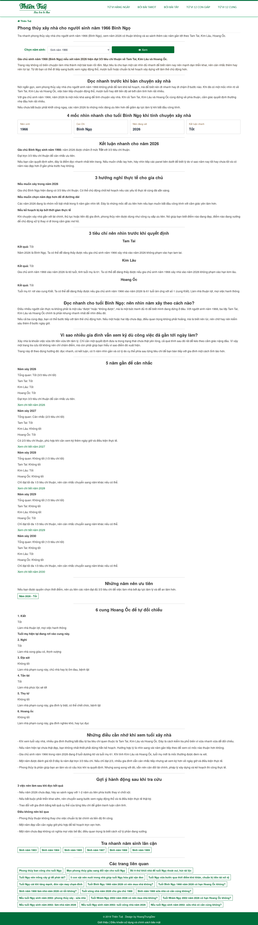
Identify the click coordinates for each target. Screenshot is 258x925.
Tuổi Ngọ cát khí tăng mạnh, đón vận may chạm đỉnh (50, 884)
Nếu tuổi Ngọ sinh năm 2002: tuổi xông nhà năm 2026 (113, 904)
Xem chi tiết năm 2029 (31, 530)
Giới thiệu (103, 922)
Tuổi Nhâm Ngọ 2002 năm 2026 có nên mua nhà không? (124, 898)
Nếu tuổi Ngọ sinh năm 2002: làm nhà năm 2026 (47, 904)
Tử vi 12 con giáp (198, 7)
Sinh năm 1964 (50, 850)
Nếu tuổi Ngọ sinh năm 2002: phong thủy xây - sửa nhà (52, 898)
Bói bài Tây (171, 7)
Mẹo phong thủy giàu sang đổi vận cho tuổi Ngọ (96, 870)
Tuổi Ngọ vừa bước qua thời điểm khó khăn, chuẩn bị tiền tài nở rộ (188, 877)
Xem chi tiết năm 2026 (31, 405)
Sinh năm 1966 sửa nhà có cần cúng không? (164, 891)
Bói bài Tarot (147, 7)
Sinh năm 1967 (96, 850)
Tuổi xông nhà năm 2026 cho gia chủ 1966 (107, 891)
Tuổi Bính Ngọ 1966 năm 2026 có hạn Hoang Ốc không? (192, 884)
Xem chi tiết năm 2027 (31, 446)
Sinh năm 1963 (28, 850)
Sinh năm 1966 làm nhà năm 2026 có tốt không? (48, 891)
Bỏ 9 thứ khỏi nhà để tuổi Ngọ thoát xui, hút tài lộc (160, 870)
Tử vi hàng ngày (118, 7)
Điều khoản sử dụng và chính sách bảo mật (135, 922)
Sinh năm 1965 (73, 850)
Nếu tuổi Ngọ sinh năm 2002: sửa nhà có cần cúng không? (186, 904)
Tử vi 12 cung (227, 7)
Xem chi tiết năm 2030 (31, 572)
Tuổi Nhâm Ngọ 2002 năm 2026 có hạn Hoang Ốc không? (197, 898)
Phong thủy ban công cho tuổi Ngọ (40, 870)
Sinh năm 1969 (141, 850)
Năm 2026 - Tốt (28, 596)
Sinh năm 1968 (118, 850)
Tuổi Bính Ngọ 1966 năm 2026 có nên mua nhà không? (120, 884)
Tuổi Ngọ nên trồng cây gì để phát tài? (42, 877)
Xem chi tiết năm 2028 (31, 488)
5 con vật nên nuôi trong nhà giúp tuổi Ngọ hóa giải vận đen (107, 877)
